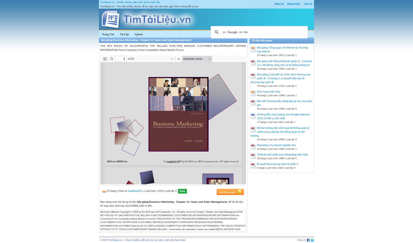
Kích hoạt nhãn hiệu (268, 91)
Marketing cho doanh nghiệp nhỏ (276, 145)
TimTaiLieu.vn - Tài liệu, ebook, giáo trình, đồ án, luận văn (130, 2)
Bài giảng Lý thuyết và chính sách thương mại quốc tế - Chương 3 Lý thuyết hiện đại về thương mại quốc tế (280, 78)
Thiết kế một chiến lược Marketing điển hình (282, 154)
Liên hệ (308, 4)
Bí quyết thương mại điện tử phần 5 (277, 164)
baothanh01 (135, 191)
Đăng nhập (293, 4)
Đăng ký (279, 4)
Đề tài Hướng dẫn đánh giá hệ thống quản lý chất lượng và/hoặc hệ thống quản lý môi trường (280, 132)
